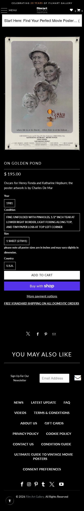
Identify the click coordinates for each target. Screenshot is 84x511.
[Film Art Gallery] (42, 10)
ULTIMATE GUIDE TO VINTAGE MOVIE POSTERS (43, 456)
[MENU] (2, 10)
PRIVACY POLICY (26, 433)
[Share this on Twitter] (29, 333)
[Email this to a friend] (55, 334)
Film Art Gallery (35, 496)
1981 (9, 203)
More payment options (42, 296)
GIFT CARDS (54, 423)
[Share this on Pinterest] (47, 334)
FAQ (67, 402)
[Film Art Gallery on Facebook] (22, 484)
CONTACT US (23, 444)
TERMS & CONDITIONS (52, 413)
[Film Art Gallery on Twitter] (52, 484)
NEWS (18, 402)
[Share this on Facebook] (38, 334)
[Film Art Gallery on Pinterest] (36, 484)
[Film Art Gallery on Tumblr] (43, 484)
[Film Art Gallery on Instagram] (29, 484)
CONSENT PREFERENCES (42, 469)
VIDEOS (20, 413)
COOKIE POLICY (58, 433)
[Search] (42, 22)
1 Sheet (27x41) (16, 241)
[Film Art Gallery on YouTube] (62, 484)
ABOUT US (28, 423)
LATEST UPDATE (43, 402)
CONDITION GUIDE (56, 444)
